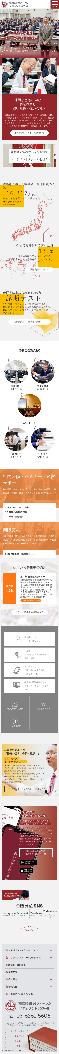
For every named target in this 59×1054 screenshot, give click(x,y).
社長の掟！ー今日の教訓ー (50, 913)
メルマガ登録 (18, 1036)
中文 (18, 1046)
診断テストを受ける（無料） (29, 321)
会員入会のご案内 (15, 708)
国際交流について (39, 269)
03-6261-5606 (33, 1016)
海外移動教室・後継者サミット (20, 554)
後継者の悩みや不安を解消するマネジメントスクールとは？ (29, 155)
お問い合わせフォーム (18, 1031)
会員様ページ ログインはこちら (32, 639)
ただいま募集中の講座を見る (30, 612)
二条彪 (23, 914)
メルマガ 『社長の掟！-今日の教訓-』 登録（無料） (37, 654)
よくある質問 (15, 725)
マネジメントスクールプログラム (24, 957)
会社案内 (12, 979)
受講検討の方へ (44, 708)
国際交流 (12, 972)
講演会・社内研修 (17, 965)
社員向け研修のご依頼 (16, 512)
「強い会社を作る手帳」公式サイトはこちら (36, 852)
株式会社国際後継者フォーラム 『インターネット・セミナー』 (38, 684)
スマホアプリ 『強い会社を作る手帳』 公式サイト (35, 670)
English (18, 1041)
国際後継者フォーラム (9, 914)
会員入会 (12, 986)
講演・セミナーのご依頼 (17, 507)
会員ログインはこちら (19, 994)
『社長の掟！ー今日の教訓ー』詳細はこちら (27, 789)
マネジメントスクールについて (29, 133)
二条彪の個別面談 (14, 516)
